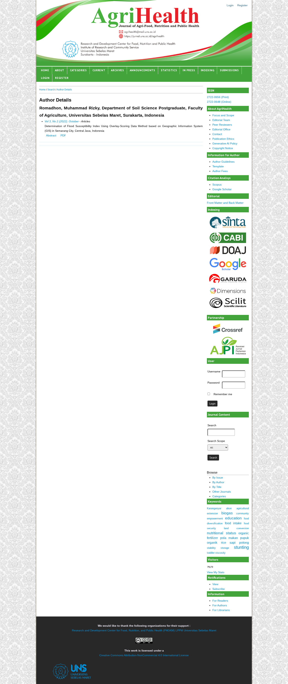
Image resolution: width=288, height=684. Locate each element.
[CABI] (228, 242)
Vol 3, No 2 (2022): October (62, 121)
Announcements (142, 70)
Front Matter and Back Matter (225, 202)
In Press (189, 70)
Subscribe (218, 588)
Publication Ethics (223, 138)
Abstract (51, 135)
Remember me (223, 394)
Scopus (217, 184)
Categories (78, 70)
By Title (216, 486)
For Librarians (221, 610)
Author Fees (220, 171)
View (215, 584)
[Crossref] (228, 329)
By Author (218, 482)
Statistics (169, 70)
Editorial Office (221, 129)
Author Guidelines (223, 161)
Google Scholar (222, 189)
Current (98, 70)
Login (230, 5)
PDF (63, 135)
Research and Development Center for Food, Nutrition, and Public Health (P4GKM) (123, 630)
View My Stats (215, 572)
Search (51, 89)
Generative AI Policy (224, 143)
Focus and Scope (223, 115)
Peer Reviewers (222, 124)
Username (213, 371)
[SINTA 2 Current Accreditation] (228, 229)
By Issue (217, 477)
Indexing (207, 70)
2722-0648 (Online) (219, 101)
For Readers (220, 600)
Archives (117, 70)
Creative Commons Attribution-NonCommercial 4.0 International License (144, 655)
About (59, 70)
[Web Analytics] (210, 567)
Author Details (64, 89)
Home (45, 70)
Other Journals (221, 491)
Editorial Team (221, 120)
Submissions (229, 70)
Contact (217, 134)
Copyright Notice (222, 148)
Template (218, 166)
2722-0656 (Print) (218, 97)
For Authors (219, 605)
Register (242, 5)
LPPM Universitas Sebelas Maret (196, 630)
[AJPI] (228, 357)
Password (213, 382)
